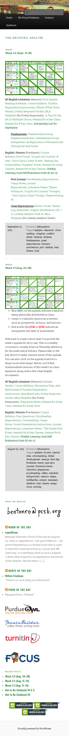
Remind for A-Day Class (46, 119)
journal (30, 466)
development (33, 459)
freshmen (31, 462)
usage (53, 483)
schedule (53, 473)
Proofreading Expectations (42, 179)
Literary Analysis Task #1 (29, 214)
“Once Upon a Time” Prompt (28, 195)
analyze (39, 230)
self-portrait (32, 476)
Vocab (47, 206)
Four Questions (25, 416)
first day (55, 459)
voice (29, 486)
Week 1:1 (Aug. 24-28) (18, 268)
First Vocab (23, 156)
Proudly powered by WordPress (34, 728)
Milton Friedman (14, 576)
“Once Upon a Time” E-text (27, 160)
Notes (38, 206)
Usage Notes (18, 183)
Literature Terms (38, 187)
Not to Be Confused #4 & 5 (19, 690)
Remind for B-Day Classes (31, 168)
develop (38, 237)
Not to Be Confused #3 (17, 695)
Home (9, 17)
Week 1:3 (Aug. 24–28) (17, 676)
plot (42, 247)
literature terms (44, 466)
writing (37, 486)
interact (46, 244)
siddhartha (32, 480)
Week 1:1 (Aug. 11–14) (17, 685)
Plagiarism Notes (31, 401)
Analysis (49, 17)
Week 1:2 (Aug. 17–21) (17, 681)
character (49, 230)
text (56, 247)
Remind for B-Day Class (19, 123)
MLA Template (23, 397)
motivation (32, 247)
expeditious (11, 532)
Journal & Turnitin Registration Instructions (32, 389)
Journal (40, 134)
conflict (50, 233)
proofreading (33, 473)
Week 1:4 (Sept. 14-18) (18, 53)
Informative (43, 226)
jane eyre (49, 462)
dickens (48, 237)
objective (31, 469)
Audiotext (23, 210)
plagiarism (43, 469)
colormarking (39, 456)
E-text (22, 138)
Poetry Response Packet (29, 111)
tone (36, 250)
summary (53, 480)
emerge (45, 459)
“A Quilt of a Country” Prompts (42, 191)
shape (53, 476)
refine (45, 473)
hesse (41, 462)
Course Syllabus (37, 103)
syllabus (30, 483)
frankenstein (33, 240)
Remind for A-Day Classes (29, 432)
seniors (45, 476)
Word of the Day (19, 527)
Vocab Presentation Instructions (33, 424)
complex (40, 233)
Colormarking (30, 420)
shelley (49, 247)
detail (29, 237)
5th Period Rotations (28, 17)
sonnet (43, 480)
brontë (47, 452)
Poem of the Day (19, 590)
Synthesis (11, 25)
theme (29, 250)
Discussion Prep (44, 385)
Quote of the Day (20, 571)
